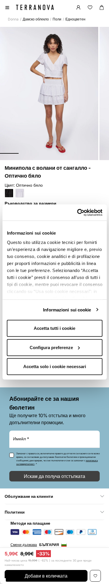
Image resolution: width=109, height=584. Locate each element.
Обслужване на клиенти (29, 496)
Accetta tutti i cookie (54, 328)
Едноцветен (75, 19)
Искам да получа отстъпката (54, 476)
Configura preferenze (51, 347)
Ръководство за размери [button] (30, 203)
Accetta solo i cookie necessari (54, 366)
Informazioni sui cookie (67, 309)
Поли (57, 19)
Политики (15, 512)
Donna (13, 19)
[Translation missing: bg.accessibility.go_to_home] (35, 7)
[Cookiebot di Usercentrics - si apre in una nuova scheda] (77, 212)
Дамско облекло (36, 19)
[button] (9, 153)
